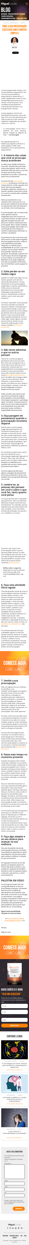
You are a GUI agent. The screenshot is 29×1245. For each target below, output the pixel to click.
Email (6, 1187)
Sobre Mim (5, 1236)
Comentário (8, 1163)
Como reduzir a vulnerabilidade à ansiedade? (14, 1132)
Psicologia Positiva (13, 14)
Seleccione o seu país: (7, 1015)
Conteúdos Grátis (14, 1236)
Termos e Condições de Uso (15, 1240)
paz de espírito (14, 563)
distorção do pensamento (15, 375)
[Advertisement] (14, 73)
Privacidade (5, 1240)
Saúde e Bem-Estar (21, 18)
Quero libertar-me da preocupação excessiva (14, 920)
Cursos (19, 669)
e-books (10, 669)
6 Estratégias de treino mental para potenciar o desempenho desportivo (14, 1065)
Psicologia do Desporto (11, 1061)
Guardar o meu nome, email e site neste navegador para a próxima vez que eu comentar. (14, 1202)
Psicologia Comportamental (11, 23)
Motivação (4, 14)
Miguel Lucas (9, 4)
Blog (5, 9)
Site (5, 1192)
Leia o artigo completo (14, 1070)
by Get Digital (14, 1242)
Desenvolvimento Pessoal (8, 18)
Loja (21, 1236)
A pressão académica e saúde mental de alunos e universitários (14, 1099)
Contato (14, 1238)
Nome (6, 1181)
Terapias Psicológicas (7, 16)
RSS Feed (24, 1240)
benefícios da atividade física (11, 624)
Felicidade (22, 14)
